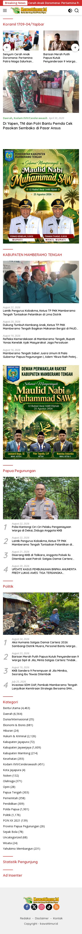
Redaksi (25, 918)
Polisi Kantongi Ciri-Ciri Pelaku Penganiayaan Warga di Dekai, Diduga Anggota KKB (41, 528)
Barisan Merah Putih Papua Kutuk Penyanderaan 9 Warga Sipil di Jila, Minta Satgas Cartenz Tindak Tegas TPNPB (59, 57)
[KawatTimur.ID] (28, 10)
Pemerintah (10, 798)
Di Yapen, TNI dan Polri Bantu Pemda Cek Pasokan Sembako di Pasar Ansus (37, 125)
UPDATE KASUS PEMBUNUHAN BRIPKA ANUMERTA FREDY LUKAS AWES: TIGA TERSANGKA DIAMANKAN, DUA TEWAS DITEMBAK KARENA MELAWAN (44, 571)
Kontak (58, 918)
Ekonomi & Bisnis (14, 725)
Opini (6, 787)
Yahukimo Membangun (18, 848)
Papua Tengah (12, 792)
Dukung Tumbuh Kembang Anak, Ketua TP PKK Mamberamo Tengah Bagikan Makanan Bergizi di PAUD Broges (39, 326)
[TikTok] (49, 907)
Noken (7, 775)
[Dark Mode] (70, 10)
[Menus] (5, 10)
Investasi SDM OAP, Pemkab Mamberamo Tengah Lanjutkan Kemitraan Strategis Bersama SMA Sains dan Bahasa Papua (44, 686)
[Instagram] (41, 907)
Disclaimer (42, 918)
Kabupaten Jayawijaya (17, 747)
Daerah (7, 118)
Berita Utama (11, 708)
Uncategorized (12, 837)
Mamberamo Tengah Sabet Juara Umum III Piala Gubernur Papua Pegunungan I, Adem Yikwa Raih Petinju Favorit (40, 355)
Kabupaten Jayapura (16, 742)
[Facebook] (27, 907)
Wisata (7, 843)
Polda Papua (11, 809)
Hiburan (8, 730)
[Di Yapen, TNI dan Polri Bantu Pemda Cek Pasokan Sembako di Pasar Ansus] (41, 91)
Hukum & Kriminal (14, 736)
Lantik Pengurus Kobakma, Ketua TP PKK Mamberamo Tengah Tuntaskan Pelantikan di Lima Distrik (39, 312)
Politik (7, 815)
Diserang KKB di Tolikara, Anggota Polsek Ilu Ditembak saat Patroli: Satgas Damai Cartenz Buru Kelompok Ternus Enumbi (42, 556)
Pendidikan (10, 803)
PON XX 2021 (11, 820)
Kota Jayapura (12, 770)
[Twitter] (34, 907)
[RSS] (56, 907)
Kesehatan (10, 759)
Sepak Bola (10, 832)
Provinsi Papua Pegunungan (21, 826)
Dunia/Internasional (15, 719)
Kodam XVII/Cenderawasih (30, 118)
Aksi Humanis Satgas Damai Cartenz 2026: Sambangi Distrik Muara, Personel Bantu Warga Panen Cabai (43, 644)
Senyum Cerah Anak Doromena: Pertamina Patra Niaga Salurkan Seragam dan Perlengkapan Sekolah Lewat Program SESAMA (19, 57)
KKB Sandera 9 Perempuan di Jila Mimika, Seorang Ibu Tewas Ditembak (39, 672)
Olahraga (9, 781)
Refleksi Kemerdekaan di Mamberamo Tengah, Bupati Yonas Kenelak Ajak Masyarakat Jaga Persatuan (39, 340)
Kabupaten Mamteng (16, 753)
